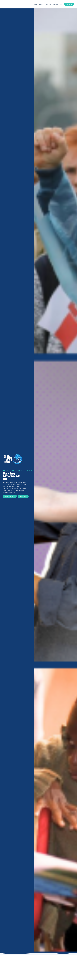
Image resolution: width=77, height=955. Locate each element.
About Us (41, 4)
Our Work (55, 4)
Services (48, 4)
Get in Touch (69, 4)
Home (35, 4)
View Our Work (9, 496)
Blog (61, 4)
